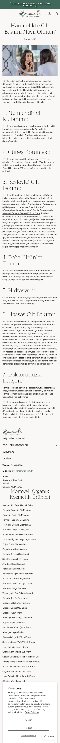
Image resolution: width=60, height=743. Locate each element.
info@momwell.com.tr (22, 470)
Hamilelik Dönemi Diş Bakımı (15, 519)
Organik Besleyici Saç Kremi (15, 554)
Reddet (28, 727)
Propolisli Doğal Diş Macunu (15, 529)
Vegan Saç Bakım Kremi (13, 568)
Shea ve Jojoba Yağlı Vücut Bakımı (18, 642)
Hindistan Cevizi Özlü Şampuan (17, 583)
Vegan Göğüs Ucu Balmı (13, 622)
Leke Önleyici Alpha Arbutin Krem (18, 676)
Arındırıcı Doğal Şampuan (14, 564)
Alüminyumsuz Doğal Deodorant (17, 617)
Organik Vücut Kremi (12, 612)
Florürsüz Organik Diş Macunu (16, 524)
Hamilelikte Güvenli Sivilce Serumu (18, 666)
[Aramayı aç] (10, 13)
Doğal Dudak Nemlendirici (14, 544)
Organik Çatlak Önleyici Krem (16, 602)
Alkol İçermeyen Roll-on (13, 632)
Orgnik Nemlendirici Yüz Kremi (16, 651)
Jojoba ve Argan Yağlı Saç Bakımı (18, 573)
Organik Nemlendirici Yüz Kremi (17, 671)
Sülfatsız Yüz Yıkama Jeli (13, 681)
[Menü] (3, 13)
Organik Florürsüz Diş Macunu (16, 510)
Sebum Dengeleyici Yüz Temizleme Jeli (20, 656)
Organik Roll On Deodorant (15, 598)
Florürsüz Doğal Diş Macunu (15, 515)
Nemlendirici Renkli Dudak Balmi (17, 505)
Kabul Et (28, 720)
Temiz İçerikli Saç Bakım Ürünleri (17, 593)
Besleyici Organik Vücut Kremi (16, 637)
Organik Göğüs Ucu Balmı (14, 607)
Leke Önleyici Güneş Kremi (15, 647)
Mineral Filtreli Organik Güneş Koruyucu (21, 661)
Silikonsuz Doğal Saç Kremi (15, 588)
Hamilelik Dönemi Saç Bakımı (16, 578)
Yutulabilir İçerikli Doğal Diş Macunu (19, 539)
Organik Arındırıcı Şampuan (15, 549)
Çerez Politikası (32, 712)
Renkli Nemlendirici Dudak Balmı (17, 534)
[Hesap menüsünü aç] (49, 13)
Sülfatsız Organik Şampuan (15, 559)
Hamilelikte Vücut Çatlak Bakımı (17, 627)
